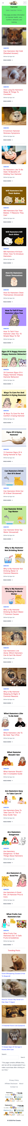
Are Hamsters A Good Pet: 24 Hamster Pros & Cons (13, 894)
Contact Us (14, 1087)
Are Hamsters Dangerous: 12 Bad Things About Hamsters (13, 853)
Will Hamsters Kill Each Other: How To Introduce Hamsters (13, 254)
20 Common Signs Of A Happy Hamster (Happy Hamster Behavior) (13, 374)
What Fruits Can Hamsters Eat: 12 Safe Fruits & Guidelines (12, 935)
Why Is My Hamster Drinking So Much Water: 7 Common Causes (13, 612)
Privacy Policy (14, 1080)
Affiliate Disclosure (11, 1083)
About (21, 1083)
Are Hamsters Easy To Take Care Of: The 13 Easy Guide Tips (12, 812)
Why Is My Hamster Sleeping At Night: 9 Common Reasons (11, 694)
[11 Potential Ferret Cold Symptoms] (14, 1014)
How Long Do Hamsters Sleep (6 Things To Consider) (13, 92)
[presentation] (14, 36)
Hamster (6, 48)
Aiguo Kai (11, 56)
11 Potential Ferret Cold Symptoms (13, 1025)
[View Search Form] (25, 3)
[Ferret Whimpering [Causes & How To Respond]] (14, 962)
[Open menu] (3, 3)
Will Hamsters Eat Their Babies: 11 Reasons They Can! (13, 213)
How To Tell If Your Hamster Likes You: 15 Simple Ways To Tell (12, 333)
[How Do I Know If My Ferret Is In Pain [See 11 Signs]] (14, 988)
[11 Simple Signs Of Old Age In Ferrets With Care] (14, 1037)
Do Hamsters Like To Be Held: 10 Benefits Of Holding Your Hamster (13, 172)
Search (4, 1054)
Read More (8, 60)
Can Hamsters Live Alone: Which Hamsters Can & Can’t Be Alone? (13, 653)
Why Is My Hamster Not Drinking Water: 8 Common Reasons (13, 571)
